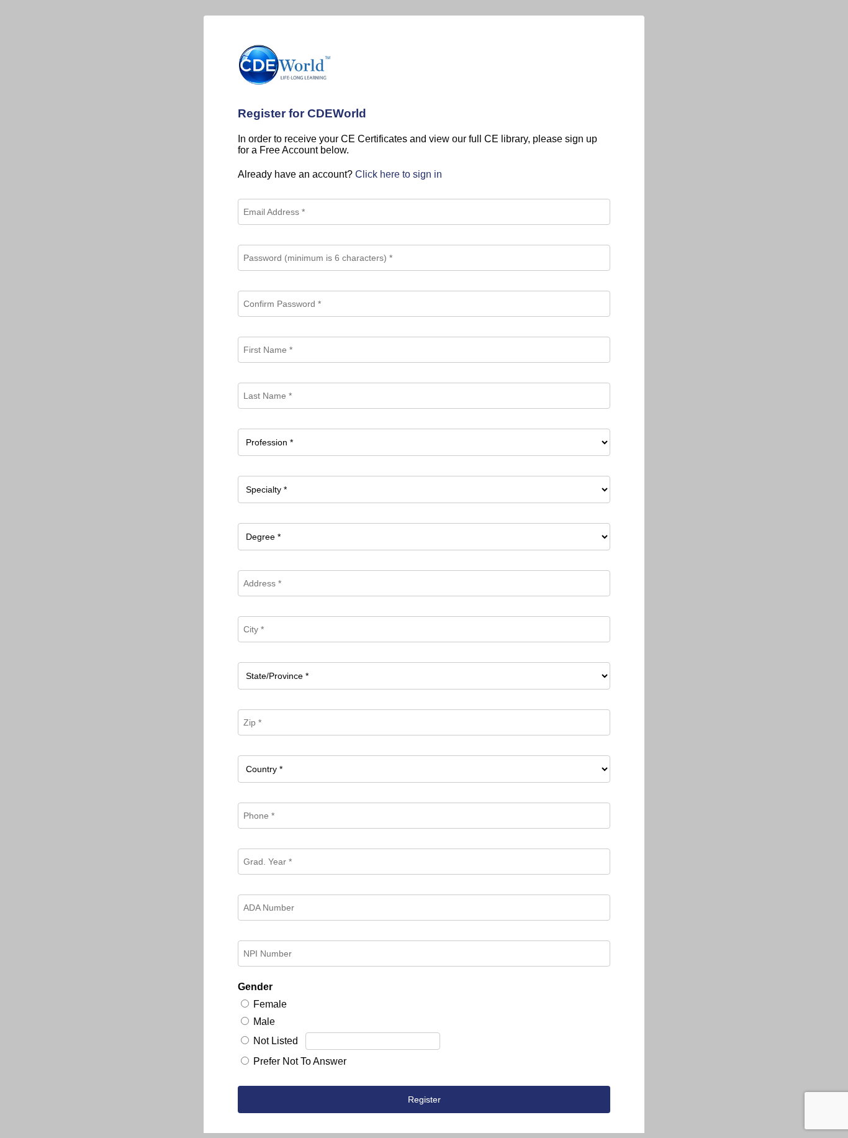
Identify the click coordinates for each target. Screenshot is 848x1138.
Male (264, 1021)
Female (270, 1004)
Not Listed (275, 1041)
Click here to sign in (398, 174)
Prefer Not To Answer (299, 1061)
